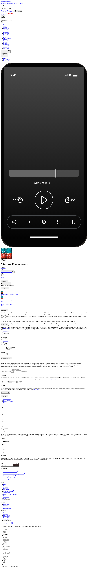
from (2, 462)
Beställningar (6, 504)
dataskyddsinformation (72, 379)
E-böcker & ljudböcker (8, 401)
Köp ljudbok (3, 281)
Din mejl (17, 464)
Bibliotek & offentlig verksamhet (10, 494)
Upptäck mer (3, 396)
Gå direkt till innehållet (5, 1)
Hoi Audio (5, 341)
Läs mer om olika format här (6, 272)
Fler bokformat (4, 288)
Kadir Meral (3, 268)
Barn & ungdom (6, 400)
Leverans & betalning (5, 358)
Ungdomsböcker (7, 399)
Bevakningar (6, 507)
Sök (1, 18)
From (2, 463)
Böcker (4, 402)
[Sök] (2, 22)
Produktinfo (3, 324)
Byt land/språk (7, 499)
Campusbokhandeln (7, 491)
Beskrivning (3, 310)
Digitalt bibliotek (7, 508)
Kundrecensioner (4, 392)
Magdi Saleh (6, 331)
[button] (44, 292)
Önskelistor (5, 505)
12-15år (2, 277)
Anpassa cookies (7, 520)
